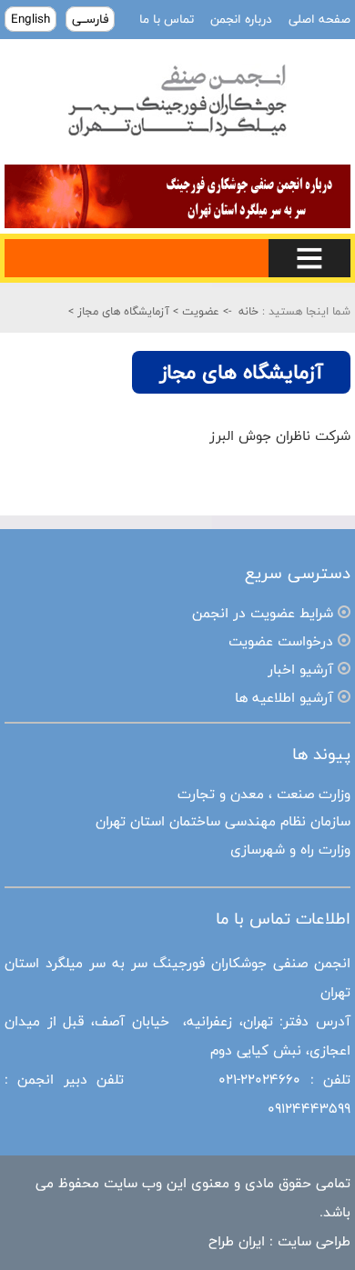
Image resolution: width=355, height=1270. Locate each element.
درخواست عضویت (280, 641)
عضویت (198, 311)
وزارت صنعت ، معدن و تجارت (264, 794)
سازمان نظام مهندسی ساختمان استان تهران (223, 821)
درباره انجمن (239, 19)
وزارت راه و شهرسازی (290, 849)
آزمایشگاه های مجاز (121, 311)
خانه (248, 311)
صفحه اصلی (317, 19)
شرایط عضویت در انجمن (262, 613)
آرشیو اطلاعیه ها (284, 697)
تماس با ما (166, 19)
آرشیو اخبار (300, 669)
